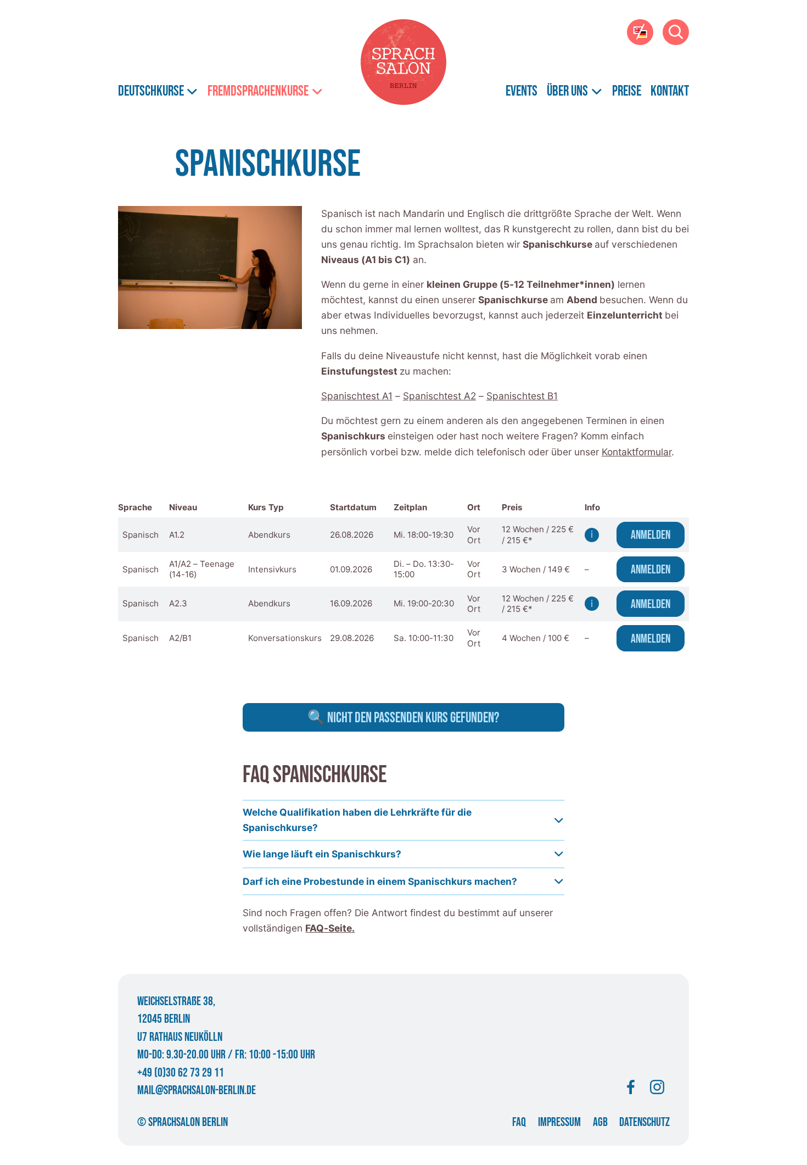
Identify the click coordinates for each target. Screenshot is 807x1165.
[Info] (592, 535)
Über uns (567, 91)
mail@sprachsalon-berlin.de (196, 1090)
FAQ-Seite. (330, 928)
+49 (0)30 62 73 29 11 (180, 1073)
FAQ (519, 1122)
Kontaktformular (636, 452)
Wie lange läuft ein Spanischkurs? (322, 854)
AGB (600, 1122)
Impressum (559, 1122)
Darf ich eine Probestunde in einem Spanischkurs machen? (380, 881)
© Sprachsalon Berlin (182, 1122)
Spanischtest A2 (439, 396)
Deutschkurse (151, 91)
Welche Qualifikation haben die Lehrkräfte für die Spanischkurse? (357, 819)
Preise (626, 91)
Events (521, 91)
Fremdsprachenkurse (258, 91)
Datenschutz (644, 1122)
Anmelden (650, 535)
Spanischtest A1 (357, 396)
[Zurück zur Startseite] (403, 62)
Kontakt (670, 91)
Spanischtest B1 (522, 396)
